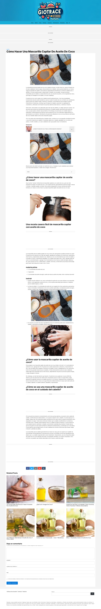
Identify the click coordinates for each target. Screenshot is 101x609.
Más (67, 22)
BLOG (36, 22)
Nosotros (25, 591)
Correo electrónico (12, 566)
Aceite (8, 49)
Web (7, 572)
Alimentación (56, 22)
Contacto (20, 591)
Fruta (40, 22)
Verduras (50, 22)
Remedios (62, 22)
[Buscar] (92, 593)
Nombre (9, 560)
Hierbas (44, 22)
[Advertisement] (50, 240)
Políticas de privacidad (12, 591)
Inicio (32, 22)
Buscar (53, 591)
